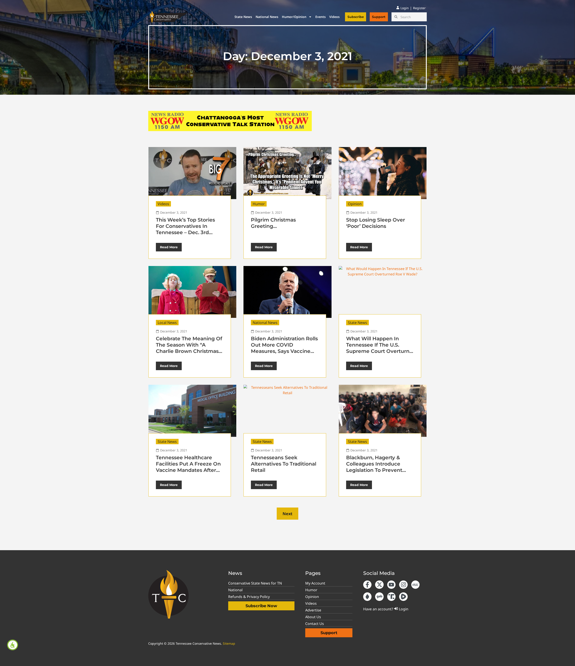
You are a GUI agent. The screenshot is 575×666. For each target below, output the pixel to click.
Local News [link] (167, 322)
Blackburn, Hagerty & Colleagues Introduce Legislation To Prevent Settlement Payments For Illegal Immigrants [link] (378, 470)
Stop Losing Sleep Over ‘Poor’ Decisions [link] (375, 223)
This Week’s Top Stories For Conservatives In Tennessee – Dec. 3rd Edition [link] (185, 229)
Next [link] (287, 513)
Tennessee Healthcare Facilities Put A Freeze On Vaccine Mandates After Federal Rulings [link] (188, 467)
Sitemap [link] (229, 643)
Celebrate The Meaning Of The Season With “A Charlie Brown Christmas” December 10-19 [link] (189, 348)
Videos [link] (334, 17)
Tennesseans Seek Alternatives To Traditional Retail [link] (283, 464)
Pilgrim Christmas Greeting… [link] (273, 223)
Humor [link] (259, 203)
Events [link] (320, 17)
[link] (12, 645)
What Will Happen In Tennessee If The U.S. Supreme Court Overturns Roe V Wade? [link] (379, 348)
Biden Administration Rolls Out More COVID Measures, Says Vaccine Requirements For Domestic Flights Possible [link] (284, 351)
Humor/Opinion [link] (294, 17)
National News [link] (267, 17)
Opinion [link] (355, 203)
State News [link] (243, 17)
